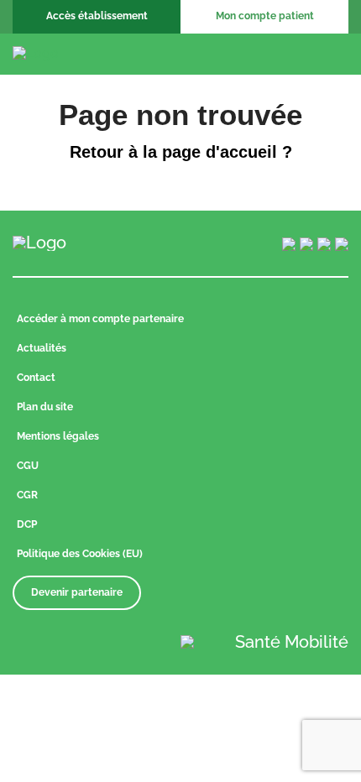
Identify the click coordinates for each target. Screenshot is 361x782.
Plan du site (45, 407)
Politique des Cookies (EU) (80, 554)
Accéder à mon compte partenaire (100, 319)
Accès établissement (97, 16)
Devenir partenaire (77, 592)
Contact (36, 377)
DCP (27, 524)
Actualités (41, 348)
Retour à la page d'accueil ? (181, 152)
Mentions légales (58, 436)
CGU (28, 466)
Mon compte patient (265, 16)
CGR (27, 495)
